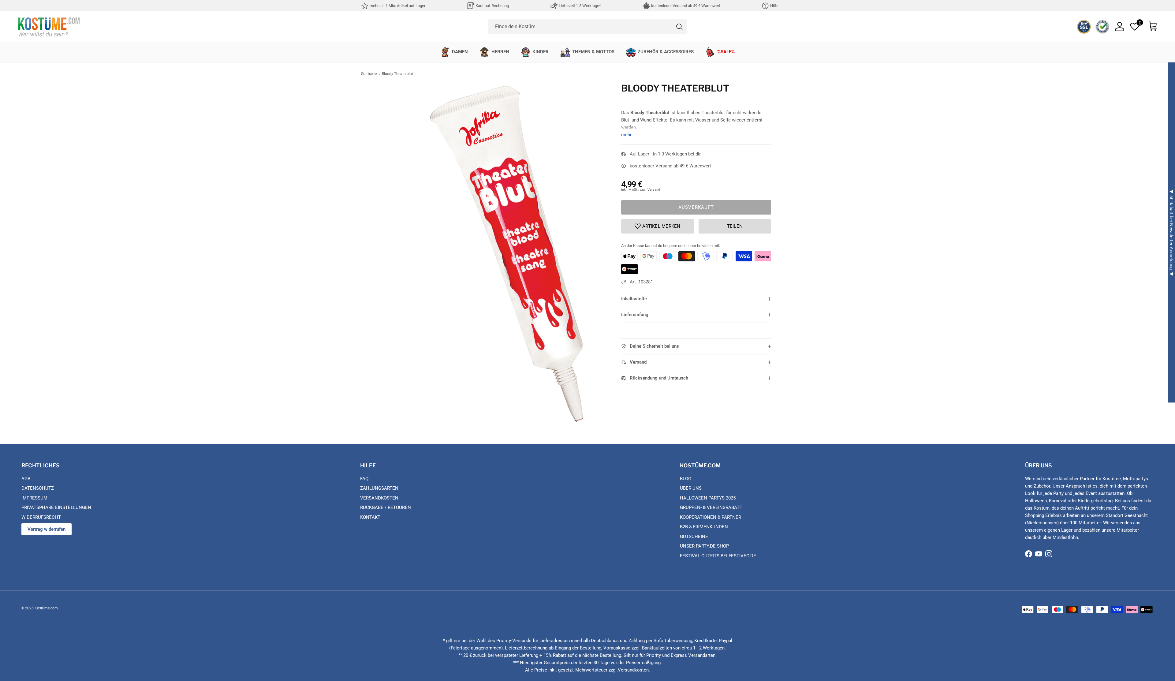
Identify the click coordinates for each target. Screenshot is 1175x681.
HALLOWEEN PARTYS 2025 (708, 498)
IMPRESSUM (34, 498)
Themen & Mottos (593, 51)
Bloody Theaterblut (397, 74)
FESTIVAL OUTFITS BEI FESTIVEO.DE (718, 556)
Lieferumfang (634, 314)
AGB (25, 478)
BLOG (685, 478)
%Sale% (726, 51)
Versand (638, 362)
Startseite (369, 74)
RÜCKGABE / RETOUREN (385, 507)
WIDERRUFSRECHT (41, 517)
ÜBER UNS (691, 488)
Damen (460, 51)
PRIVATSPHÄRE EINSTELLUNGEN (56, 507)
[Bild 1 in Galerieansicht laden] (506, 252)
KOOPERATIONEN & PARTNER (710, 517)
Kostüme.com (46, 608)
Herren (500, 51)
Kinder (540, 51)
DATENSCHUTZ (37, 488)
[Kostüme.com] (49, 26)
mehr (626, 134)
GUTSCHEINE (694, 536)
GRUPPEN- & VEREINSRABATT (711, 507)
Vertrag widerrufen (46, 529)
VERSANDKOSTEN (379, 498)
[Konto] (1119, 26)
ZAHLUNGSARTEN (379, 488)
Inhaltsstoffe (634, 298)
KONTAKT (370, 517)
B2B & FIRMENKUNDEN (704, 526)
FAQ (364, 478)
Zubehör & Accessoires (666, 51)
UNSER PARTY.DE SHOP (704, 546)
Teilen (735, 226)
